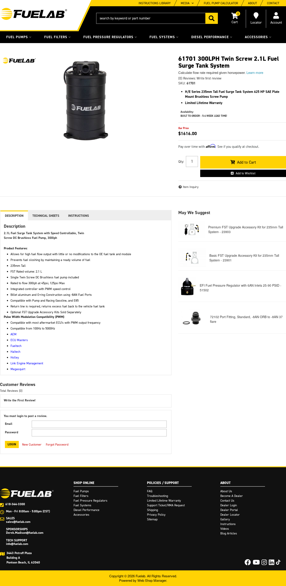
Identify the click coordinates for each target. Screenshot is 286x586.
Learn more (254, 72)
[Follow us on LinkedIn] (271, 563)
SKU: (181, 83)
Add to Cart (246, 162)
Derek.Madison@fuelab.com (24, 533)
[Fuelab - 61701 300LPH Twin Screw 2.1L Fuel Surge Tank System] (19, 61)
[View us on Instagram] (264, 563)
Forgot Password (57, 444)
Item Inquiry (191, 187)
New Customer (32, 444)
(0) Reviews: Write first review (199, 78)
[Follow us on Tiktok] (278, 562)
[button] (157, 18)
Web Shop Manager (151, 580)
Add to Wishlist (245, 173)
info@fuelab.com (17, 544)
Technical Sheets (45, 216)
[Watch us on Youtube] (256, 563)
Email (8, 424)
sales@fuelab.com (18, 522)
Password (11, 432)
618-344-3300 (15, 504)
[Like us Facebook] (248, 563)
